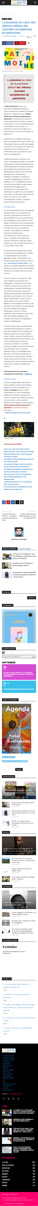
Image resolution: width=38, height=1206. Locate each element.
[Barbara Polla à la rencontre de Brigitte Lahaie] (6, 871)
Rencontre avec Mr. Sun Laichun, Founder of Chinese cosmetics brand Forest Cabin (23, 860)
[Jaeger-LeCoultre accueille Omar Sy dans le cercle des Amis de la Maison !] (19, 845)
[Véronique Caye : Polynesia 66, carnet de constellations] (6, 923)
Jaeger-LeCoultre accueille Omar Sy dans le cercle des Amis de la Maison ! (19, 849)
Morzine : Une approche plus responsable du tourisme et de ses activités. (23, 823)
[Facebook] (4, 502)
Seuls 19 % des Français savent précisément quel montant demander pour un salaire (23, 1149)
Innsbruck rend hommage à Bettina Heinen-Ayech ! (23, 1120)
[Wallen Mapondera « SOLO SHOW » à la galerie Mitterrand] (19, 899)
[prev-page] (3, 582)
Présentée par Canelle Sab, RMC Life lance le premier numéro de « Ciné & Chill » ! (24, 575)
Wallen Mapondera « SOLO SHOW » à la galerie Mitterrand (18, 903)
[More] (29, 43)
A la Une (10, 16)
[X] (18, 1099)
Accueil (4, 16)
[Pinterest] (8, 502)
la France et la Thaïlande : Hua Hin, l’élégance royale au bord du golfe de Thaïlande (24, 556)
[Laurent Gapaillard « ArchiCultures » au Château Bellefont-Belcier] (6, 914)
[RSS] (13, 1099)
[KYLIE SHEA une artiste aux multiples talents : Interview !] (6, 879)
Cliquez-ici (28, 374)
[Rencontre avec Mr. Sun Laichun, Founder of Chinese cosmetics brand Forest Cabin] (6, 860)
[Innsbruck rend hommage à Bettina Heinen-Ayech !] (7, 565)
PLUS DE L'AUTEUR (24, 549)
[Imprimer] (22, 502)
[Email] (17, 502)
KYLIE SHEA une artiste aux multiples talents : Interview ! (23, 878)
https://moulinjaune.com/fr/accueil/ (17, 413)
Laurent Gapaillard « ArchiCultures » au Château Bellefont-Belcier (24, 913)
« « (17, 263)
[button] (3, 2)
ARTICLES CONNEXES (9, 549)
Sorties (9, 19)
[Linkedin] (13, 502)
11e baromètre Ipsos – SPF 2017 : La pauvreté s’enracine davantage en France (9, 517)
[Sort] (3, 652)
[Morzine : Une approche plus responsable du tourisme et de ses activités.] (6, 823)
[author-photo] (19, 536)
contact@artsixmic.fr (15, 1094)
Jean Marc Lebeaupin (10, 36)
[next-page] (6, 582)
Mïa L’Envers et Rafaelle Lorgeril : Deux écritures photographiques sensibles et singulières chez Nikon (23, 931)
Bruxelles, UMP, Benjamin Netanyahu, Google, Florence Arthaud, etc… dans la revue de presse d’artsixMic (19, 1007)
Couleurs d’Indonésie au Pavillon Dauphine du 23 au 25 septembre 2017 (27, 516)
